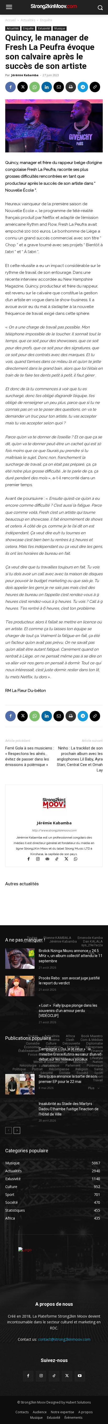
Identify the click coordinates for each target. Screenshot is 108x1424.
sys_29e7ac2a (92, 945)
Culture (51, 1043)
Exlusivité (44, 28)
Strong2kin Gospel (54, 1076)
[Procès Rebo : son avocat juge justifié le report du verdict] (20, 986)
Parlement (73, 1065)
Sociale (64, 1073)
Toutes (32, 938)
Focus (32, 1054)
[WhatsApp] (34, 87)
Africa (70, 1036)
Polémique (95, 1065)
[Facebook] (10, 87)
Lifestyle (96, 1058)
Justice (78, 1058)
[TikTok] (59, 859)
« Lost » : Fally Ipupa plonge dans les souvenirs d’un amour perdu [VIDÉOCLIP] (68, 1010)
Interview (96, 1054)
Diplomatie (94, 1043)
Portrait (37, 1069)
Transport (95, 1076)
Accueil (10, 20)
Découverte (71, 1043)
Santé (98, 1069)
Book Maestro (92, 1036)
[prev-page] (8, 1130)
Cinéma (54, 1040)
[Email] (58, 87)
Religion (81, 1069)
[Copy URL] (95, 87)
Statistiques (25, 1076)
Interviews (58, 1058)
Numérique (51, 1065)
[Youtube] (80, 1376)
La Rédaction (33, 941)
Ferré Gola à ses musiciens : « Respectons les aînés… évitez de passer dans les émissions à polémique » (29, 756)
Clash (70, 1040)
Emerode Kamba (90, 938)
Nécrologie (28, 1065)
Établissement (29, 1051)
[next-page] (17, 1130)
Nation (98, 1062)
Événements (55, 1051)
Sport (98, 1073)
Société (82, 1073)
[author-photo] (54, 815)
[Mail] (50, 859)
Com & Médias (91, 1040)
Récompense (59, 1069)
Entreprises (94, 1047)
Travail (98, 1080)
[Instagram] (40, 859)
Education (53, 1047)
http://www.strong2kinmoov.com (54, 830)
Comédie (33, 1043)
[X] (22, 87)
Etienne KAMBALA (57, 938)
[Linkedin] (46, 87)
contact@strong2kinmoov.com (64, 1339)
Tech (78, 1076)
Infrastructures (55, 1054)
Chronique (34, 1040)
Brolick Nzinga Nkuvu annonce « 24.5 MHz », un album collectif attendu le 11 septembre (70, 956)
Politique (19, 1069)
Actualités (28, 20)
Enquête (46, 20)
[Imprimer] (71, 87)
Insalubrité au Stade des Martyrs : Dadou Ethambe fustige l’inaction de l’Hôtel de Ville (69, 1109)
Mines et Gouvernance (50, 1062)
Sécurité (28, 1073)
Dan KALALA (93, 941)
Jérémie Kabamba (25, 75)
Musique (59, 28)
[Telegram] (83, 87)
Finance (97, 1051)
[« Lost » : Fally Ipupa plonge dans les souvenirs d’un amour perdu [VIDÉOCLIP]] (20, 1013)
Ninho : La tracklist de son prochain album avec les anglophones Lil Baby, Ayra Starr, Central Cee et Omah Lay (80, 759)
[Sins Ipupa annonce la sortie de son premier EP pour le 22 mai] (20, 1084)
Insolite (77, 1054)
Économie (31, 1047)
